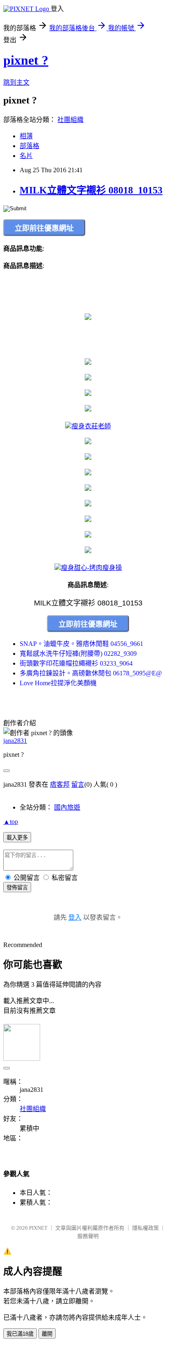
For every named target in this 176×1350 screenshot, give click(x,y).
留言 (77, 784)
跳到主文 (16, 82)
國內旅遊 (67, 807)
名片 (26, 155)
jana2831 (15, 740)
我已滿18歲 (20, 1334)
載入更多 (17, 838)
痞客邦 (60, 784)
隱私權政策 (145, 1228)
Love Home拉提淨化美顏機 (58, 683)
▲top (10, 821)
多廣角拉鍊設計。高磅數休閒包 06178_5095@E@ (91, 673)
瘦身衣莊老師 (91, 426)
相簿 (26, 136)
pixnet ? (25, 60)
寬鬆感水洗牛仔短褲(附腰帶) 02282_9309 (78, 653)
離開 (47, 1334)
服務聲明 (88, 1236)
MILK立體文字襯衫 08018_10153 (91, 190)
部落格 (29, 145)
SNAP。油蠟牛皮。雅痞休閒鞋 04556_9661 (81, 643)
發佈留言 (17, 887)
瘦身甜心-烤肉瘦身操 (91, 567)
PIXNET (38, 1228)
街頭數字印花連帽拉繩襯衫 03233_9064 (76, 663)
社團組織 (70, 119)
